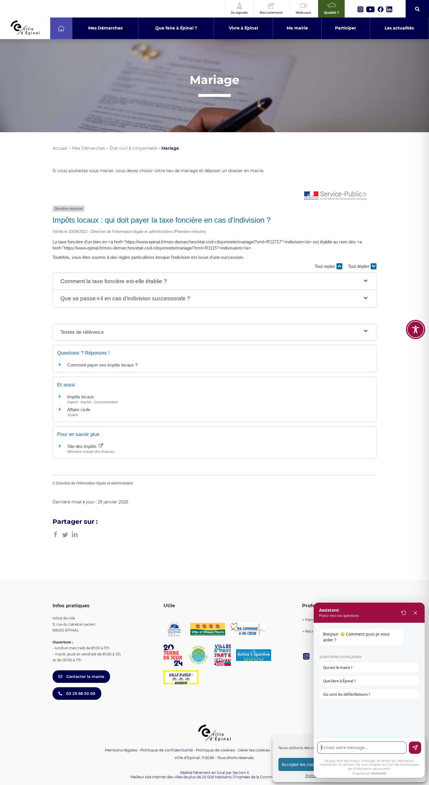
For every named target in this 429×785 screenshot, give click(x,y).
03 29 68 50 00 (80, 693)
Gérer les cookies (254, 750)
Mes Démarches (88, 148)
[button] (214, 281)
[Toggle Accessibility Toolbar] (416, 329)
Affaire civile (78, 409)
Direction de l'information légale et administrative (94, 483)
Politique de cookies (215, 750)
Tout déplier (359, 266)
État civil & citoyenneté (133, 148)
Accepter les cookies (302, 764)
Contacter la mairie (84, 676)
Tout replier (325, 266)
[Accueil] (61, 28)
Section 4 (241, 772)
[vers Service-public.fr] (335, 196)
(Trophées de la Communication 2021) (266, 777)
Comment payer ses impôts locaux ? (102, 364)
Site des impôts (82, 446)
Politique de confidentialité (166, 750)
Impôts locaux (80, 396)
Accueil (60, 148)
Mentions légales (121, 750)
